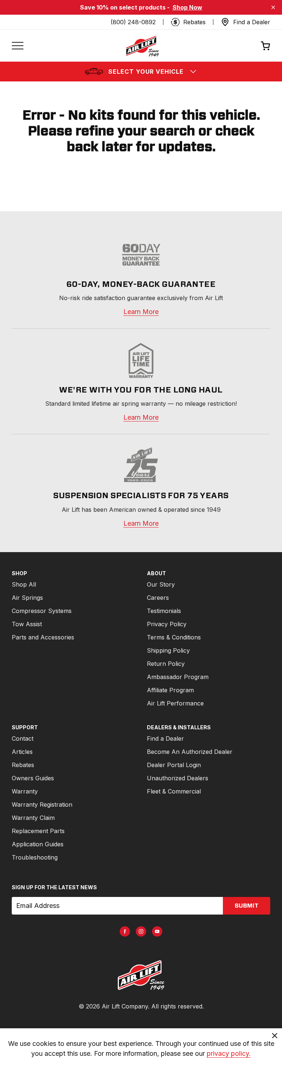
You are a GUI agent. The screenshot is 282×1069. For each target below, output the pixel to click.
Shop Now (187, 7)
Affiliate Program (170, 690)
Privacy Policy (167, 624)
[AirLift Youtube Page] (157, 931)
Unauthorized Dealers (177, 778)
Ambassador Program (178, 677)
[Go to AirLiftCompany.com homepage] (141, 975)
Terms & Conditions (174, 637)
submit (246, 906)
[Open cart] (265, 45)
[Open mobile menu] (18, 46)
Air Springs (27, 597)
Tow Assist (27, 624)
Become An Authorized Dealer (189, 751)
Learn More (141, 311)
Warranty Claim (33, 817)
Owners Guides (33, 778)
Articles (22, 751)
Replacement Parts (38, 831)
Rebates (23, 765)
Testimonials (164, 610)
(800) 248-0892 (133, 22)
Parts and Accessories (43, 637)
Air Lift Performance (175, 703)
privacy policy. (229, 1053)
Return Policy (166, 663)
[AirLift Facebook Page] (125, 931)
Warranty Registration (42, 804)
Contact (22, 738)
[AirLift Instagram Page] (141, 931)
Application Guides (38, 844)
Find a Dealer (165, 738)
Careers (158, 597)
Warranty (25, 791)
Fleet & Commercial (174, 791)
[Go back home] (142, 46)
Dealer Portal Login (174, 765)
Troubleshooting (35, 857)
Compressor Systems (42, 610)
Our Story (161, 584)
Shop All (24, 584)
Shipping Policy (168, 650)
